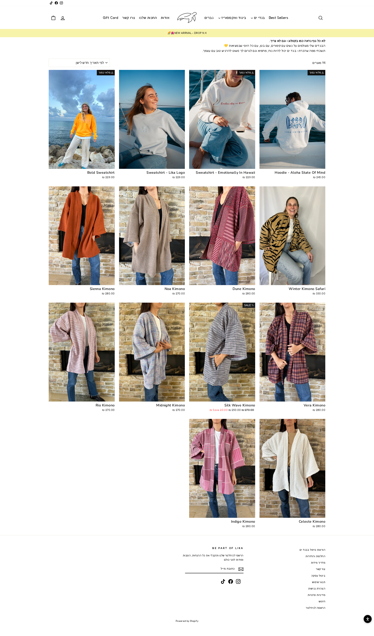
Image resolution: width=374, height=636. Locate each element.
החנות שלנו (148, 17)
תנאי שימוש (318, 582)
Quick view (292, 164)
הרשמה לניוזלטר (315, 607)
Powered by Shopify (187, 620)
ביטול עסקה (318, 575)
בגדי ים (259, 17)
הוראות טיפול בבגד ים (312, 549)
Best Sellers (278, 17)
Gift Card (110, 17)
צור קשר (320, 569)
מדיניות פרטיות (316, 594)
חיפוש (322, 601)
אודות (165, 17)
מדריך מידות (318, 562)
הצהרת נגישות (316, 588)
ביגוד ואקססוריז (233, 17)
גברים (209, 17)
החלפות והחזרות (315, 556)
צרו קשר (128, 17)
